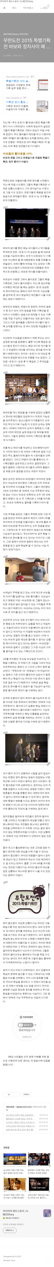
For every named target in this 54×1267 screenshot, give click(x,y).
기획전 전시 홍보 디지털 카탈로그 (17, 102)
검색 (42, 6)
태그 (14, 8)
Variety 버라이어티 (24, 1106)
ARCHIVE (10, 1106)
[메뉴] (48, 5)
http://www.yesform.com (17, 76)
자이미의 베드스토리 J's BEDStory (15, 1212)
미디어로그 (28, 8)
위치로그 (44, 8)
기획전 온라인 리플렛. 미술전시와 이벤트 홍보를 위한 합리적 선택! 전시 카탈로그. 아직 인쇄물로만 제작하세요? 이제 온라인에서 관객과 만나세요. (18, 108)
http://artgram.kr (14, 98)
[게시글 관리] (16, 1094)
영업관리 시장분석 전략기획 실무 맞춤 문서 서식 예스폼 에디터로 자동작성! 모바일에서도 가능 (18, 86)
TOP (48, 1257)
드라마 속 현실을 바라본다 (13, 1224)
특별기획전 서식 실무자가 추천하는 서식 (18, 81)
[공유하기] (13, 1094)
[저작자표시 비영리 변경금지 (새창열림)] (36, 1094)
